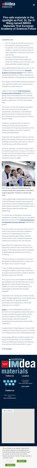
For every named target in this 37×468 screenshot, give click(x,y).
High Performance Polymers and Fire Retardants (16, 92)
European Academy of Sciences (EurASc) (16, 71)
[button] (33, 4)
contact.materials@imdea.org (9, 398)
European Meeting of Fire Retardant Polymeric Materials (18, 221)
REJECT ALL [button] (21, 461)
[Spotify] (13, 384)
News (10, 348)
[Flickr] (9, 384)
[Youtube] (11, 381)
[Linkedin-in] (4, 381)
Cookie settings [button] (8, 461)
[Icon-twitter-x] (8, 381)
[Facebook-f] (6, 384)
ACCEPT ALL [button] (10, 465)
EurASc (4, 309)
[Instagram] (15, 381)
